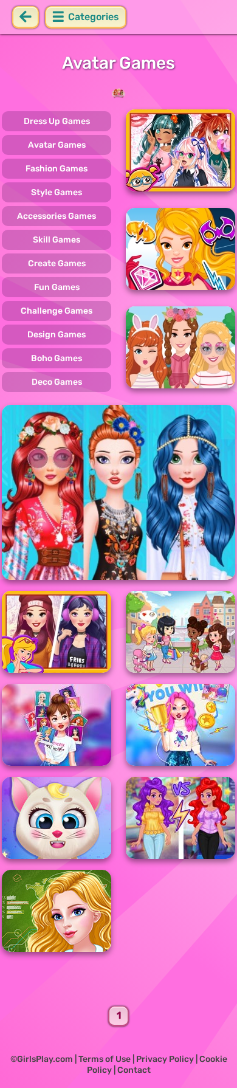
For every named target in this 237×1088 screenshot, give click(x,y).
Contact (134, 1070)
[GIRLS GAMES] (118, 93)
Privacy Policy (165, 1059)
